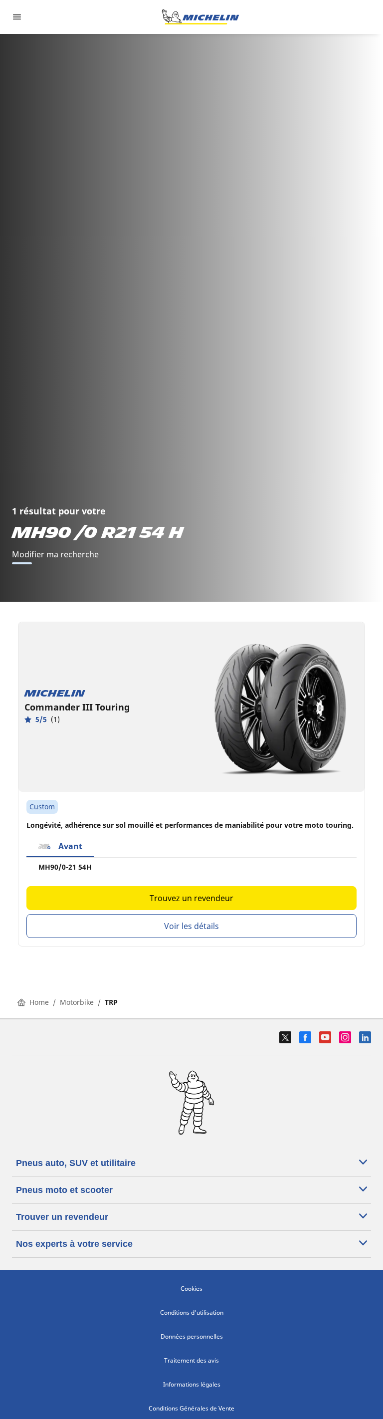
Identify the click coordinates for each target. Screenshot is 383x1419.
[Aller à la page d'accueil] (200, 17)
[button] (60, 846)
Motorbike (77, 1002)
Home (39, 1002)
